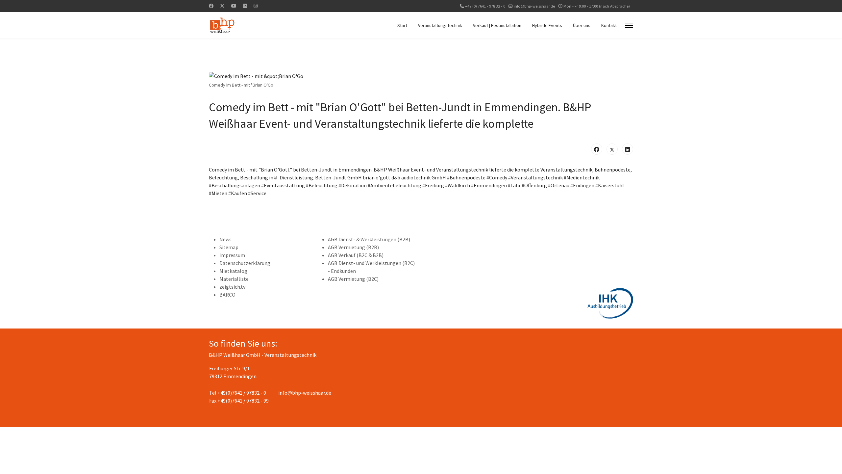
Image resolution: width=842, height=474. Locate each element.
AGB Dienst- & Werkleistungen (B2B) (369, 239)
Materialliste (234, 279)
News (225, 239)
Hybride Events (547, 25)
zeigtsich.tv (232, 286)
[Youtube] (233, 6)
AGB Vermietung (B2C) (353, 279)
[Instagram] (256, 6)
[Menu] (629, 25)
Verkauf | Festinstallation (497, 25)
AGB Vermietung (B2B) (353, 247)
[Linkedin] (245, 6)
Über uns (581, 25)
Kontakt (609, 25)
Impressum (232, 255)
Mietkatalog (233, 271)
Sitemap (228, 247)
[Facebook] (211, 6)
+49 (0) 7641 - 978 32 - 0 (485, 6)
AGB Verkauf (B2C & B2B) (356, 255)
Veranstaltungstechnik (440, 25)
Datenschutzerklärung (244, 263)
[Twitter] (222, 6)
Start (402, 25)
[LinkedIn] (627, 149)
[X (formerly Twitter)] (612, 149)
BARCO (227, 294)
